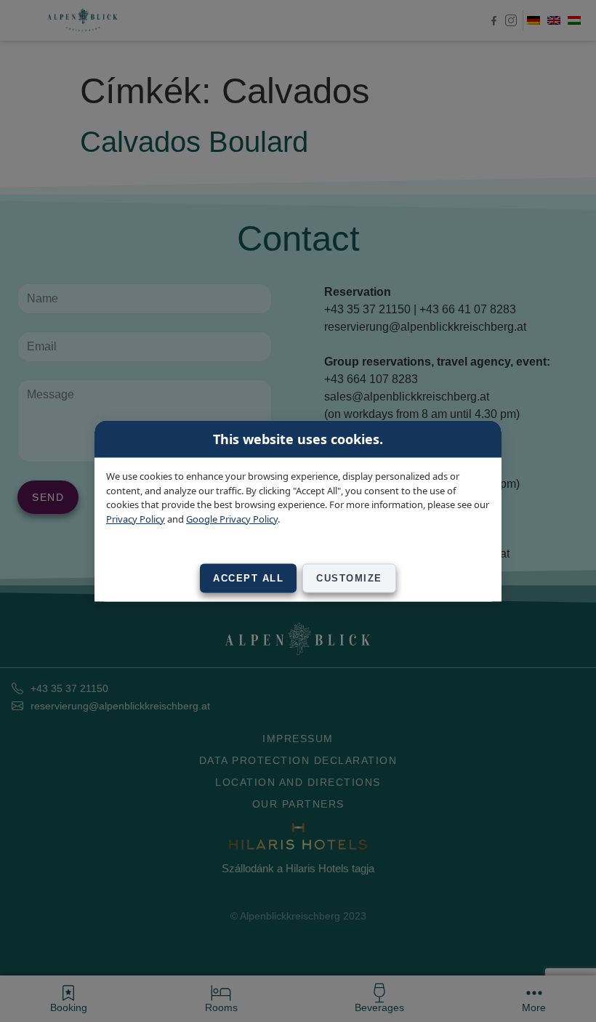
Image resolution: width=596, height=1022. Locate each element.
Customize (349, 578)
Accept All (248, 578)
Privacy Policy (135, 518)
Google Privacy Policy (232, 518)
